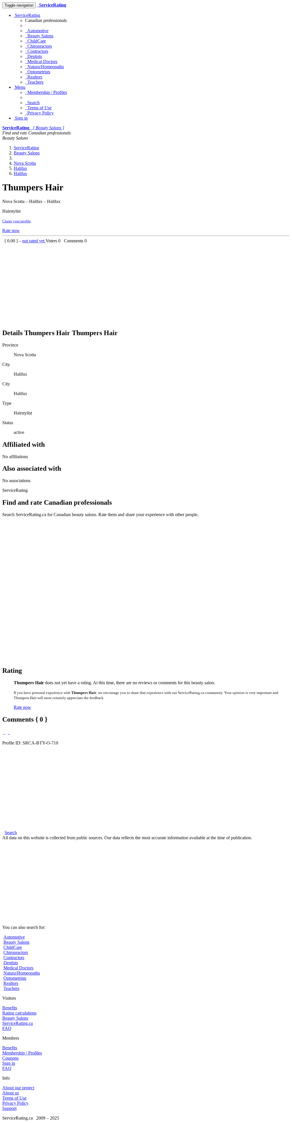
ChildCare (35, 41)
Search (32, 102)
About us (10, 1092)
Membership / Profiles (46, 92)
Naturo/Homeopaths (44, 66)
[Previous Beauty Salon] (4, 732)
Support (9, 1108)
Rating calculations (19, 1013)
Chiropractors (38, 46)
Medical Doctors (41, 61)
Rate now (11, 230)
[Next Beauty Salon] (9, 732)
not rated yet (34, 240)
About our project (18, 1087)
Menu (19, 87)
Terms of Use (38, 107)
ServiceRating (27, 15)
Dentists (33, 56)
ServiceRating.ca (17, 1023)
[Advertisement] (146, 283)
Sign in (21, 118)
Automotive (36, 30)
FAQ (6, 1028)
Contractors (36, 51)
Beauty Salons (39, 35)
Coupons (10, 1058)
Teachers (34, 82)
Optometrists (37, 71)
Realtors (33, 77)
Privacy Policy (39, 112)
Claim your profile (16, 221)
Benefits (9, 1007)
